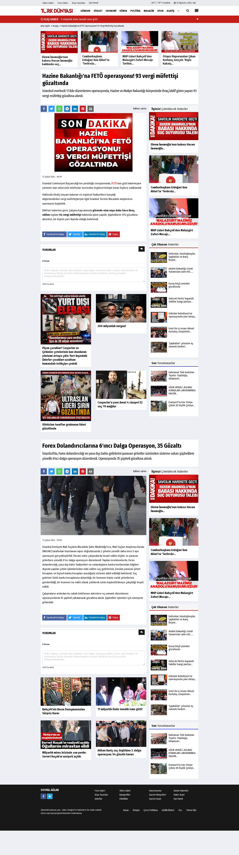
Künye (126, 810)
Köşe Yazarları (101, 794)
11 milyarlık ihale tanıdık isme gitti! (79, 19)
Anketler (98, 798)
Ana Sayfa (45, 26)
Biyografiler (125, 794)
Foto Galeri (100, 790)
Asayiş (56, 26)
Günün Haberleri (181, 790)
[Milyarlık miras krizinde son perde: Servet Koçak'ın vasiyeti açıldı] (66, 734)
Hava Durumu (155, 790)
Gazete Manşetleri (157, 794)
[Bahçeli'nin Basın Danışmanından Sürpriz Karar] (66, 691)
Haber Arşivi (179, 794)
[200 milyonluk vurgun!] (121, 308)
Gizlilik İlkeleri (168, 810)
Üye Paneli (93, 2)
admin (143, 108)
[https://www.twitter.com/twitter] (50, 796)
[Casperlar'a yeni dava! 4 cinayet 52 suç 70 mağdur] (121, 384)
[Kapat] (197, 18)
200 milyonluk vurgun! (112, 326)
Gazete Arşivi (155, 798)
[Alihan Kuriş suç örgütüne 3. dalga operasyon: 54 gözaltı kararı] (121, 733)
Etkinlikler (124, 798)
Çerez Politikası (151, 810)
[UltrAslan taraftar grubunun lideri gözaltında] (66, 395)
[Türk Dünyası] (57, 10)
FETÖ (114, 183)
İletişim (136, 810)
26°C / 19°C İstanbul (160, 2)
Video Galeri (125, 790)
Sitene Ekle (191, 810)
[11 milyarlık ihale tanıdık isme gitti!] (121, 691)
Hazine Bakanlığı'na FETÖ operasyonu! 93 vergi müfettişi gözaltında (92, 26)
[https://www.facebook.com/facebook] (43, 796)
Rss (180, 810)
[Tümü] (178, 10)
